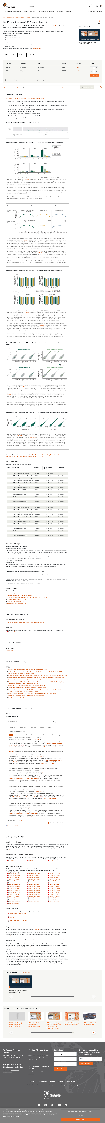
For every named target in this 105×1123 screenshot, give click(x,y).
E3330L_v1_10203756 (14, 880)
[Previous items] (11, 997)
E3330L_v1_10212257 (34, 873)
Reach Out (60, 1068)
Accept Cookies (80, 1119)
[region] (52, 1115)
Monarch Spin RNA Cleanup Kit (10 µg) (16, 603)
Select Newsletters (86, 1063)
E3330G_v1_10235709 (34, 884)
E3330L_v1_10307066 (14, 894)
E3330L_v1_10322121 (14, 899)
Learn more (33, 947)
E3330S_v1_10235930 (34, 880)
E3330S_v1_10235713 (14, 884)
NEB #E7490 (53, 25)
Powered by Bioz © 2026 (12, 825)
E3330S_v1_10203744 (34, 882)
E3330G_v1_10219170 (34, 877)
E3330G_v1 (12, 860)
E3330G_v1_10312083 (34, 901)
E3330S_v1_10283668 (34, 890)
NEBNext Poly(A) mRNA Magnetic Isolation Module (15, 1024)
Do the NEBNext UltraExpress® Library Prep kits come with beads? (24, 679)
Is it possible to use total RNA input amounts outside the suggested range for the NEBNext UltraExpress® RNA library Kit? (37, 675)
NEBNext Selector (11, 650)
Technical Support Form (16, 1055)
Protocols (22, 54)
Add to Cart (94, 75)
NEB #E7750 (20, 436)
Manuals (32, 54)
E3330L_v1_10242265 (14, 882)
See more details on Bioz (62, 825)
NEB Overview (43, 1081)
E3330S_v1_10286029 (34, 896)
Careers (52, 1081)
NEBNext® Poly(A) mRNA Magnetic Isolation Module (19, 593)
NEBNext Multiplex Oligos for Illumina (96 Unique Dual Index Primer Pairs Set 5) (27, 597)
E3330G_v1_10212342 (14, 873)
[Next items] (94, 997)
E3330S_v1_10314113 (55, 894)
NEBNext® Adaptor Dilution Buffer (18, 913)
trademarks (37, 929)
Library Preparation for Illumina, (39, 455)
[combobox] (57, 6)
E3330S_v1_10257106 (34, 886)
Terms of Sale (41, 1085)
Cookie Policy (61, 1085)
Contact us (28, 80)
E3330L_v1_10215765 (55, 877)
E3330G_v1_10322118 (55, 896)
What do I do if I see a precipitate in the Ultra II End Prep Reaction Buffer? (26, 695)
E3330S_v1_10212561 (55, 873)
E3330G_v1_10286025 (34, 894)
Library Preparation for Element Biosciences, (57, 455)
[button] (89, 6)
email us (5, 1057)
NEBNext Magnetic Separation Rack (16, 601)
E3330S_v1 (52, 860)
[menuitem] (12, 12)
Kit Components (9, 54)
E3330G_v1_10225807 (14, 877)
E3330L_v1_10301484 (55, 892)
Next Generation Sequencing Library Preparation (18, 17)
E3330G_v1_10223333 (55, 875)
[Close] (102, 1115)
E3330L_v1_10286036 (14, 896)
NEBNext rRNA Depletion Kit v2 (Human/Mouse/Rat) (20, 595)
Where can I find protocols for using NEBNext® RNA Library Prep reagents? (26, 622)
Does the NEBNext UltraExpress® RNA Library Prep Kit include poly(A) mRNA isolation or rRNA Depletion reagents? (36, 677)
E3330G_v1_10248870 (55, 890)
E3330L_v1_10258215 (14, 890)
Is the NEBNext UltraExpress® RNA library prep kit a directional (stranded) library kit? (28, 669)
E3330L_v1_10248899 (55, 886)
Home (4, 17)
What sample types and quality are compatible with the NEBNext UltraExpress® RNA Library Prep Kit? (32, 693)
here (10, 849)
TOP (101, 87)
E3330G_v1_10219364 (34, 875)
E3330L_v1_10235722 (55, 882)
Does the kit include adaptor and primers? (18, 697)
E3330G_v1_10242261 (55, 880)
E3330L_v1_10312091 (14, 901)
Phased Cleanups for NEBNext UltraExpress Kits (87, 43)
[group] (52, 984)
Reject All (80, 1115)
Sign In (77, 67)
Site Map (60, 1081)
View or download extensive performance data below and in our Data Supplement (25, 98)
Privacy (51, 1085)
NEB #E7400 (41, 189)
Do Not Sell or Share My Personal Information (80, 1111)
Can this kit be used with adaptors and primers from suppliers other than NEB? (27, 687)
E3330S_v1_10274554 (34, 888)
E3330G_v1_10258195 (14, 892)
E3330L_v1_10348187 (55, 901)
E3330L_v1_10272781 (14, 888)
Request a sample (55, 80)
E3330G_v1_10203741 (14, 875)
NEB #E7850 (33, 437)
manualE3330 (12, 631)
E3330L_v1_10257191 (55, 884)
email (30, 1055)
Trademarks (30, 1085)
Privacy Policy (6, 1116)
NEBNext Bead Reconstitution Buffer (19, 921)
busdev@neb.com (10, 935)
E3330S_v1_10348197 (14, 903)
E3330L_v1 (32, 860)
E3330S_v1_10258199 (34, 892)
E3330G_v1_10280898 (55, 888)
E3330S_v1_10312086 (55, 899)
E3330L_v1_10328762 (34, 899)
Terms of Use (71, 1081)
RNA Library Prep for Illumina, (13, 456)
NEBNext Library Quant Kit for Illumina (17, 599)
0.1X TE (12, 917)
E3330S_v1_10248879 (14, 886)
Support (32, 1081)
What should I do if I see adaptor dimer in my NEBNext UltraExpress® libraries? (27, 685)
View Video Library (25, 972)
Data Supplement (37, 48)
